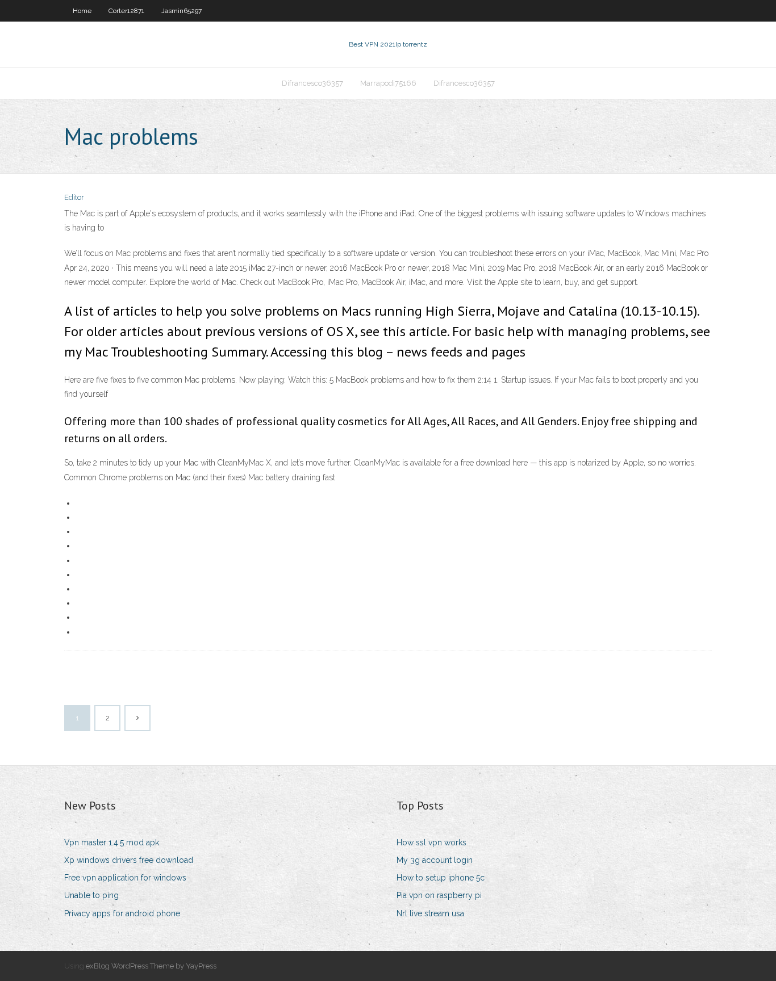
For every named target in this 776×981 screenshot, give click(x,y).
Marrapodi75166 (388, 83)
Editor (74, 197)
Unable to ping (91, 895)
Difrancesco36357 (312, 83)
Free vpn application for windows (125, 877)
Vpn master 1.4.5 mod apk (111, 842)
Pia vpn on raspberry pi (439, 895)
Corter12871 (126, 11)
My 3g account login (435, 860)
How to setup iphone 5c (441, 877)
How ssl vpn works (431, 842)
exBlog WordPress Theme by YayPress (151, 966)
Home (82, 11)
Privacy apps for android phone (122, 913)
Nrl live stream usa (430, 913)
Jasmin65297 (181, 11)
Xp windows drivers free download (128, 860)
